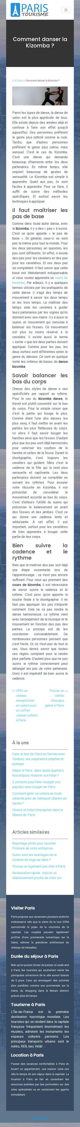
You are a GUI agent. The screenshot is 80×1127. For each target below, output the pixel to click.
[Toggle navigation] (66, 10)
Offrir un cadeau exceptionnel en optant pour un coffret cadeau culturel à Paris (27, 705)
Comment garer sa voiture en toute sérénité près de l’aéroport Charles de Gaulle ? (39, 798)
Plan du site (40, 1118)
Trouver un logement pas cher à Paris (38, 866)
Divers (20, 80)
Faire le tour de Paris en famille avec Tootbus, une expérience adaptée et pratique (38, 759)
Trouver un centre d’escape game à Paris (54, 698)
